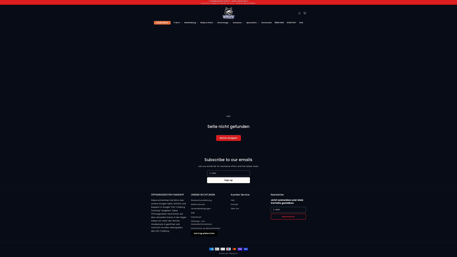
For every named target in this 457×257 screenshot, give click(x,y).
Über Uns (235, 208)
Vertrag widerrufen (204, 233)
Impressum (196, 217)
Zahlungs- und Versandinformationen (201, 222)
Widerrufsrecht (198, 204)
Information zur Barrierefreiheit (205, 228)
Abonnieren (288, 216)
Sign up (228, 180)
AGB (193, 213)
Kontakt (234, 204)
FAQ (233, 200)
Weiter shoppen (228, 138)
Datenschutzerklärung (201, 200)
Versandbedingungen (201, 208)
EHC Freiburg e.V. (231, 253)
